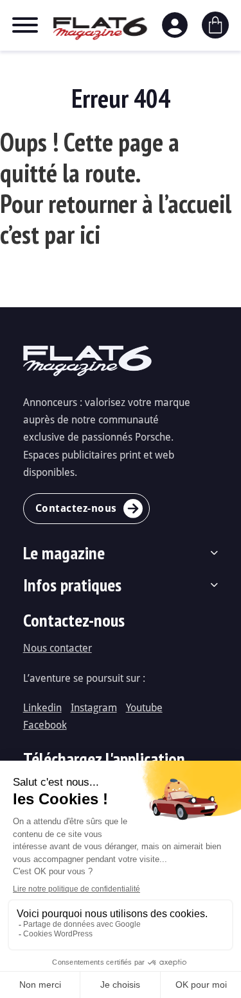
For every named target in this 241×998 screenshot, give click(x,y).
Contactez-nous (76, 508)
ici (90, 234)
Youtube (144, 707)
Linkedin (42, 707)
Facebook (45, 724)
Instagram (94, 707)
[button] (121, 553)
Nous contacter (57, 647)
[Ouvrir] (25, 25)
